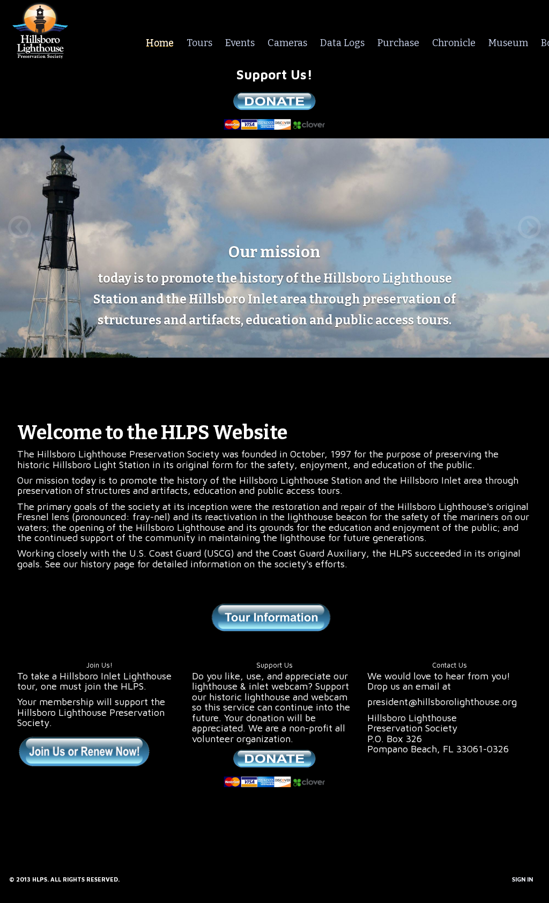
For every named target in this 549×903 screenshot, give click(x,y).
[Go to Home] (40, 29)
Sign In (522, 879)
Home (160, 43)
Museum (508, 43)
